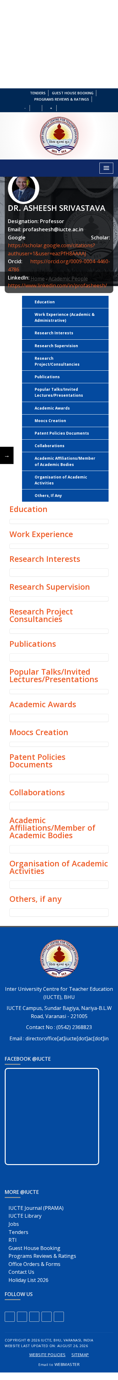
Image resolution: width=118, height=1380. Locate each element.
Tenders (38, 93)
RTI (12, 1239)
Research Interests (54, 333)
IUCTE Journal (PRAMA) (36, 1208)
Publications (47, 376)
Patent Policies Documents (62, 433)
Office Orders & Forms (34, 1264)
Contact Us (21, 1271)
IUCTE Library (25, 1215)
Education (45, 302)
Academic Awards (52, 408)
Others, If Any (48, 495)
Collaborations (50, 445)
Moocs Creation (50, 420)
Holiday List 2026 (28, 1280)
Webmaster (67, 1364)
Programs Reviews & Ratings (61, 99)
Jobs (13, 1224)
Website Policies (47, 1354)
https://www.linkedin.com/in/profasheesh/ (57, 285)
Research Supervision (56, 345)
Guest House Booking (72, 93)
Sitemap (80, 1354)
